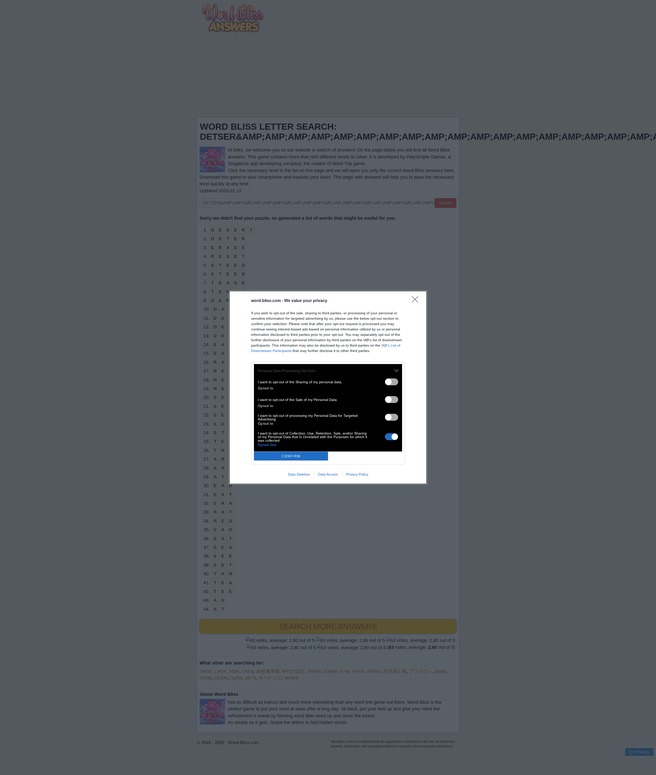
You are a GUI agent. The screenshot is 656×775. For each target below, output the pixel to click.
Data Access (328, 474)
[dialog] (328, 387)
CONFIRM (291, 456)
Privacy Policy (357, 474)
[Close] (417, 301)
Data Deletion (299, 474)
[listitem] (328, 370)
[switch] (391, 381)
